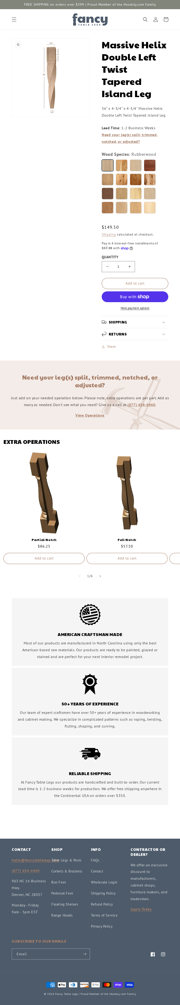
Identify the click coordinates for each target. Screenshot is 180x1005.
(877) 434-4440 (141, 404)
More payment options (135, 308)
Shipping (109, 234)
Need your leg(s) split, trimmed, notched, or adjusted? (130, 138)
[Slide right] (100, 576)
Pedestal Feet (62, 893)
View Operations (90, 415)
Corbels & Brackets (66, 871)
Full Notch (127, 539)
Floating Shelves (64, 904)
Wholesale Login (104, 882)
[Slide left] (80, 576)
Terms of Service (104, 915)
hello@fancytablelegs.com (35, 860)
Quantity (110, 257)
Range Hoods (62, 915)
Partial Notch (44, 539)
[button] (14, 19)
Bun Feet (58, 882)
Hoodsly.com (117, 994)
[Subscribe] (84, 953)
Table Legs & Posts (66, 860)
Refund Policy (102, 904)
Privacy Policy (101, 926)
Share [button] (111, 346)
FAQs (95, 860)
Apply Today (141, 909)
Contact (97, 871)
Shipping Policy (103, 893)
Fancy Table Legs (66, 994)
